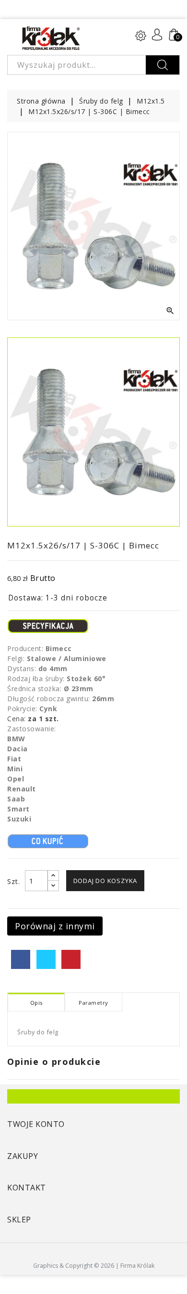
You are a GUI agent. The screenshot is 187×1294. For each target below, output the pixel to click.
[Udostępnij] (20, 959)
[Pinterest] (71, 959)
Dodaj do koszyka (105, 880)
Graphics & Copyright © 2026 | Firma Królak (93, 1266)
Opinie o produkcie (54, 1061)
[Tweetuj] (46, 959)
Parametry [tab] (93, 1002)
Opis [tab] (36, 1002)
